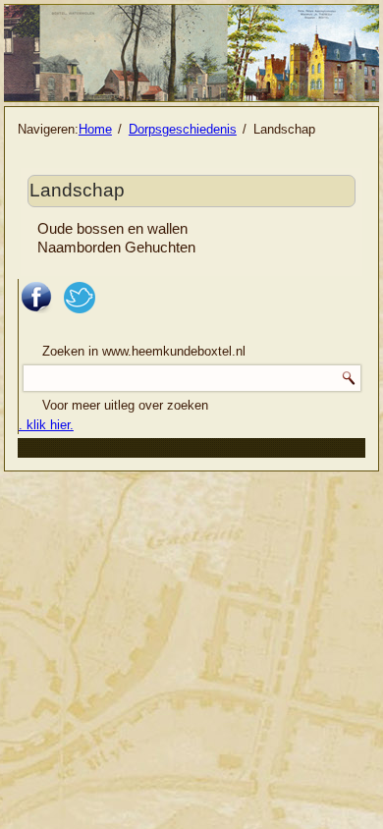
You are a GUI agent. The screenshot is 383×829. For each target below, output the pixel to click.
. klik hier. (46, 424)
